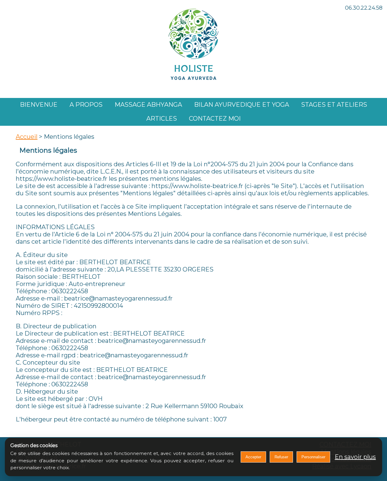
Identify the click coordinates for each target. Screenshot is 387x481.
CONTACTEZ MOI (215, 118)
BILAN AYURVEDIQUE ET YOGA (241, 104)
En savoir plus (355, 456)
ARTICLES (161, 118)
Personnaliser (313, 457)
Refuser (281, 457)
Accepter (253, 457)
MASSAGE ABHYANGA (148, 104)
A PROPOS (86, 104)
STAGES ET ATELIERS (334, 104)
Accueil (26, 136)
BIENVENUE (38, 104)
